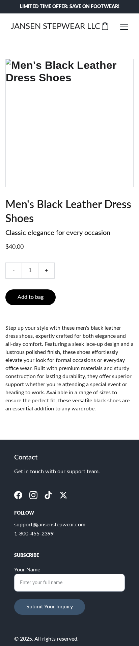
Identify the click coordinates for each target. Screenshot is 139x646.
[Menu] (124, 27)
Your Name (27, 569)
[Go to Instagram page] (33, 495)
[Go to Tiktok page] (48, 495)
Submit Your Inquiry (49, 606)
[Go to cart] (105, 27)
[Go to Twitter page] (63, 495)
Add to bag (31, 297)
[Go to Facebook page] (18, 495)
